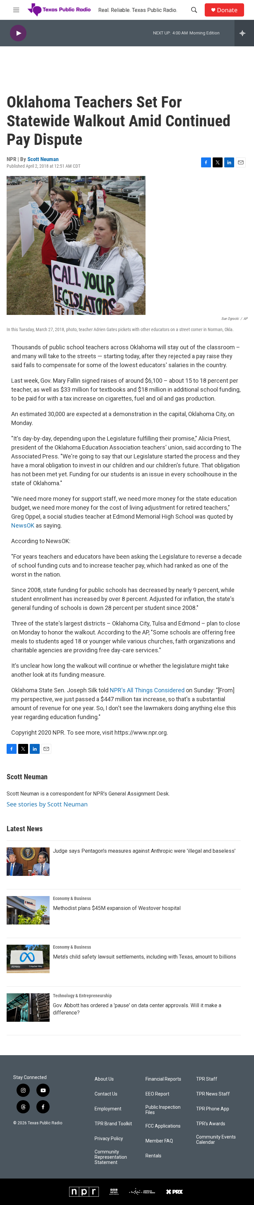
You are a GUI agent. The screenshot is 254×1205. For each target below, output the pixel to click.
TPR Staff (206, 1079)
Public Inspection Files (163, 1110)
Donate (227, 10)
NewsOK (22, 525)
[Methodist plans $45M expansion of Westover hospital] (28, 910)
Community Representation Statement (111, 1157)
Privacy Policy (109, 1138)
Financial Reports (163, 1079)
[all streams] (244, 33)
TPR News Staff (213, 1094)
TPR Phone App (212, 1108)
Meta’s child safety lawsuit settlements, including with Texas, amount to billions (144, 957)
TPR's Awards (210, 1123)
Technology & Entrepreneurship (82, 995)
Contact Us (106, 1094)
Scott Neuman (43, 159)
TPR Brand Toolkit (113, 1123)
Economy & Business (72, 898)
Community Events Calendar (216, 1140)
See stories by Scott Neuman (47, 804)
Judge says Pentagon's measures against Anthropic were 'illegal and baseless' (144, 851)
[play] (18, 33)
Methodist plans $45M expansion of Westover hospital (117, 908)
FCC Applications (163, 1126)
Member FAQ (159, 1141)
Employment (108, 1108)
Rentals (153, 1155)
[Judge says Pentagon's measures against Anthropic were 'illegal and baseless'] (28, 861)
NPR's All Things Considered (147, 690)
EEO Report (157, 1094)
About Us (104, 1079)
